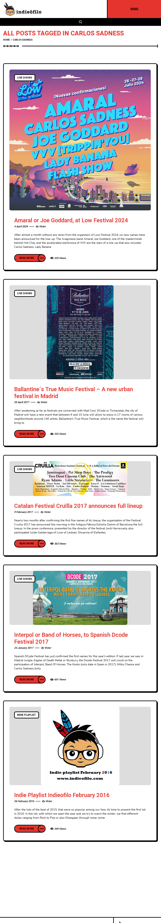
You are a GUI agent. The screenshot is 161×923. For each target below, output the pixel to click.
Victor (42, 226)
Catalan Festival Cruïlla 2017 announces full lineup (78, 506)
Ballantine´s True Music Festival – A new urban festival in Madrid (73, 392)
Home (6, 40)
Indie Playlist (26, 715)
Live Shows (24, 78)
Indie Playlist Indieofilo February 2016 (62, 795)
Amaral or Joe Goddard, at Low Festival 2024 (71, 220)
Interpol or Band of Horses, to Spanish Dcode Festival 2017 (71, 638)
